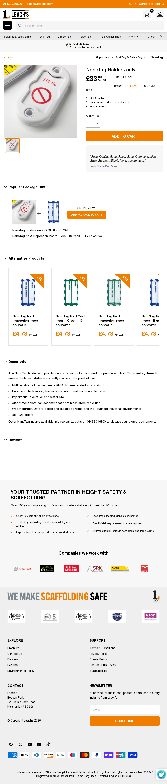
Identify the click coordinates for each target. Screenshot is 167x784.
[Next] (150, 306)
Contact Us (14, 654)
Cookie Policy (98, 659)
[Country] (132, 4)
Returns (12, 665)
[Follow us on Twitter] (20, 744)
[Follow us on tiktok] (48, 744)
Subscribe (124, 720)
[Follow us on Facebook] (11, 744)
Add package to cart (86, 214)
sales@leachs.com (40, 3)
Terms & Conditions (102, 648)
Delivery (12, 659)
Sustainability (98, 671)
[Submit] (20, 25)
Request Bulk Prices (103, 665)
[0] (147, 14)
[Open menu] (7, 25)
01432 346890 (12, 3)
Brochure (13, 648)
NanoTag (134, 36)
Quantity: (92, 115)
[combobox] (90, 25)
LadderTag (64, 36)
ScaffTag (45, 36)
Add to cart (124, 136)
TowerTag (85, 36)
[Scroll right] (160, 36)
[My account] (160, 14)
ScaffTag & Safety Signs (17, 36)
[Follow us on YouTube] (30, 744)
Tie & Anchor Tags (110, 36)
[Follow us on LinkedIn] (39, 744)
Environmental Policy (20, 671)
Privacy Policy (98, 654)
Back (11, 57)
